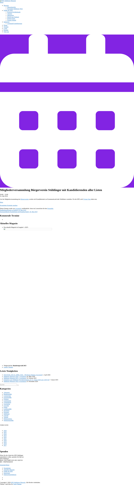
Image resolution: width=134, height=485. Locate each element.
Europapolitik (7, 397)
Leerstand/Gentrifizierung (14, 23)
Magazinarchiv (11, 7)
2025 (5, 432)
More (1, 202)
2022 (5, 437)
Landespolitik (7, 409)
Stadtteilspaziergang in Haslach (13, 210)
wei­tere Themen (8, 367)
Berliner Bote (11, 18)
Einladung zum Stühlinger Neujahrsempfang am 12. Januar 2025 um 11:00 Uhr (26, 380)
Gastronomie (7, 401)
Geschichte (7, 404)
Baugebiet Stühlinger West (15, 9)
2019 (5, 442)
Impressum (7, 473)
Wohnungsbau (8, 419)
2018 (5, 444)
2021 (5, 439)
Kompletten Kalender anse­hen (8, 205)
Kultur (5, 407)
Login (5, 28)
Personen (6, 412)
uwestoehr (18, 208)
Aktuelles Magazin (9, 470)
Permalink (50, 208)
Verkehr (6, 417)
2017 (5, 445)
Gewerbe (6, 405)
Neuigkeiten (7, 468)
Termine (6, 27)
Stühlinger (7, 414)
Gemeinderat (7, 402)
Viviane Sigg (87, 199)
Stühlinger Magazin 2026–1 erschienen (15, 376)
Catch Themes (17, 484)
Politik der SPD (8, 10)
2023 (5, 435)
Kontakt (6, 30)
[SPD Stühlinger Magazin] (8, 1)
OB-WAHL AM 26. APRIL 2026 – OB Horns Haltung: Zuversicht (23, 375)
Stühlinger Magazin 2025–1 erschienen (15, 378)
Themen (9, 13)
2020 (5, 440)
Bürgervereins (25, 199)
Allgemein (7, 392)
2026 (5, 430)
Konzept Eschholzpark (13, 12)
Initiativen (6, 22)
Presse (5, 25)
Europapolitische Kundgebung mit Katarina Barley (18, 212)
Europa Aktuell (11, 20)
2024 (5, 434)
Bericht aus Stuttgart (13, 17)
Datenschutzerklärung (10, 474)
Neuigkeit (6, 410)
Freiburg (6, 399)
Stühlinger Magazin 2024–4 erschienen (15, 381)
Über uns (6, 32)
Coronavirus (7, 396)
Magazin (6, 5)
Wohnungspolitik (8, 420)
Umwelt (6, 415)
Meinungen (10, 15)
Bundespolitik (8, 394)
